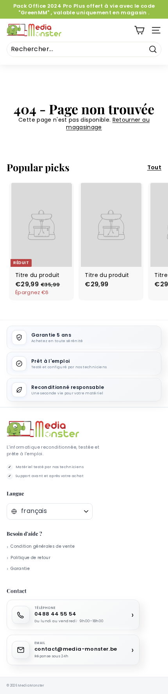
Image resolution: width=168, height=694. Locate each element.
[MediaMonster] (43, 429)
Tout (154, 167)
